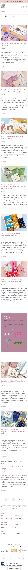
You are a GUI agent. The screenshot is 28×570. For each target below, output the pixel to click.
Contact (16, 534)
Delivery (3, 527)
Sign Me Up (14, 508)
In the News (17, 533)
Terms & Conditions (9, 544)
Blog (16, 527)
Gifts (2, 515)
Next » (20, 499)
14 (16, 499)
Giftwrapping (4, 524)
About (2, 531)
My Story (3, 533)
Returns (16, 524)
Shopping (3, 513)
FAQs (16, 526)
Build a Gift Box (4, 517)
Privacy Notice (18, 544)
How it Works (4, 526)
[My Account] (21, 7)
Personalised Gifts (19, 515)
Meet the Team (4, 534)
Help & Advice (4, 522)
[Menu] (26, 6)
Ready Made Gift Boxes (6, 518)
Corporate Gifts (18, 518)
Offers (16, 517)
